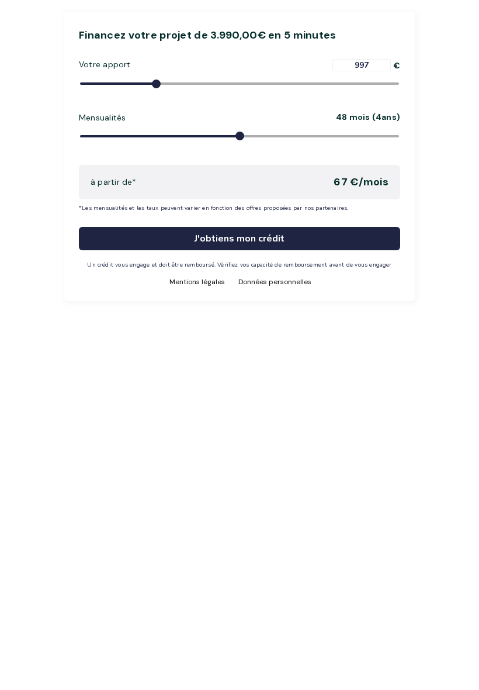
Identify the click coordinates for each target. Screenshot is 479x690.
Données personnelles (274, 282)
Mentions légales (197, 282)
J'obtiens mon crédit (239, 238)
